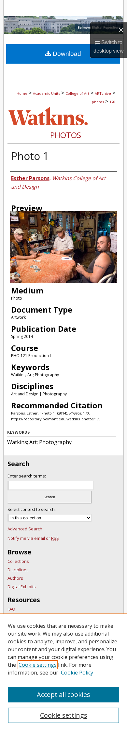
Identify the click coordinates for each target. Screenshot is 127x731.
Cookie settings (38, 664)
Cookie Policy (77, 672)
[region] (63, 672)
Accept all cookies (63, 694)
